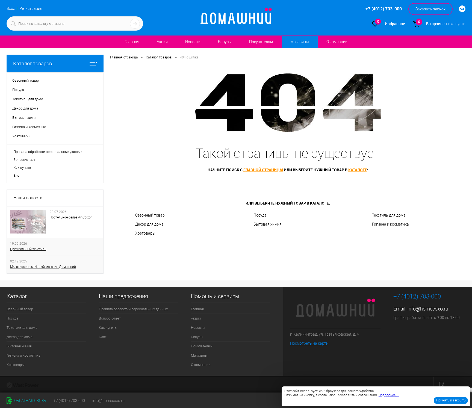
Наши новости (28, 197)
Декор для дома (149, 224)
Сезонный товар (150, 215)
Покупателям (261, 42)
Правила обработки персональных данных (47, 152)
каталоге (357, 169)
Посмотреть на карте (309, 343)
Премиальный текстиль (28, 249)
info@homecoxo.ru (428, 309)
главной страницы (263, 169)
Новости (192, 42)
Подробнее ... (389, 395)
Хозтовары (145, 233)
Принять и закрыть (450, 400)
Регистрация (30, 8)
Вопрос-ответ (24, 160)
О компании (336, 42)
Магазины (299, 42)
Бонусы (225, 42)
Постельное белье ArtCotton (71, 217)
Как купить (22, 167)
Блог (17, 175)
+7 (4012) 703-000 (69, 400)
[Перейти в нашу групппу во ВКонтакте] (459, 9)
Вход (11, 8)
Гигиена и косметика (390, 224)
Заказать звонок (430, 9)
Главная (132, 42)
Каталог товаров (32, 63)
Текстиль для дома (389, 215)
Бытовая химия (267, 224)
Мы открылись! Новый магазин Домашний (43, 267)
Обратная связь (29, 400)
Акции (162, 42)
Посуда (260, 215)
